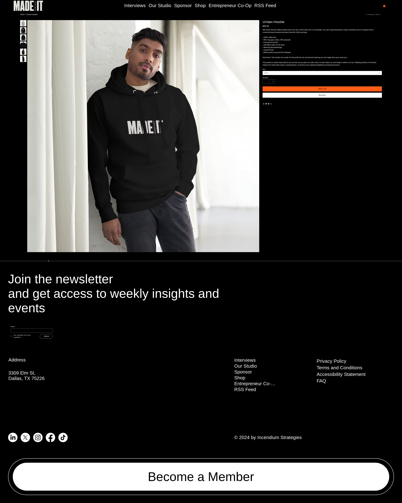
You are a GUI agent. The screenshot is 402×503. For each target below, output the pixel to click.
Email (13, 326)
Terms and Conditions (339, 367)
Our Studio (245, 366)
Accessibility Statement (341, 374)
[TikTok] (63, 437)
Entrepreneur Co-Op (255, 383)
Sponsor (243, 372)
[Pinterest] (269, 104)
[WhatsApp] (264, 104)
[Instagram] (38, 437)
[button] (384, 5)
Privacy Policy (331, 361)
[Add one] (273, 81)
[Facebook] (266, 104)
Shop (239, 377)
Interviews (245, 360)
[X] (25, 437)
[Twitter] (271, 104)
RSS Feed (245, 389)
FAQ (321, 381)
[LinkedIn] (12, 437)
